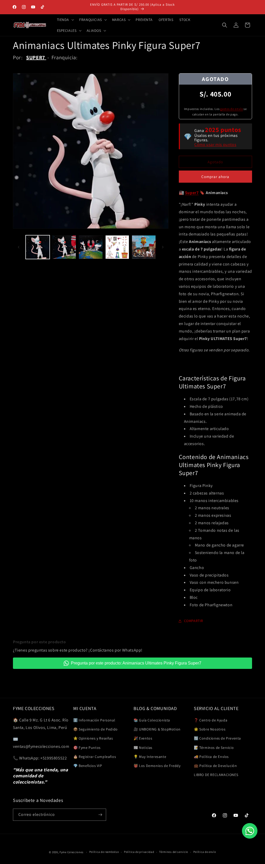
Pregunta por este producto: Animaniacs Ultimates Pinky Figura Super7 (136, 663)
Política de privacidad (139, 852)
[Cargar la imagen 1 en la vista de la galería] (38, 247)
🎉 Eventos (143, 738)
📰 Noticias (143, 747)
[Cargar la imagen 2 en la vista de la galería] (64, 247)
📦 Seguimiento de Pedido (95, 729)
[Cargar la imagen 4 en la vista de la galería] (117, 247)
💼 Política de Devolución (215, 765)
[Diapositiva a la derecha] (162, 247)
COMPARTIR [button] (193, 620)
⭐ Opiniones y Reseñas (93, 738)
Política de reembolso (104, 852)
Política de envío (204, 852)
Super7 (192, 192)
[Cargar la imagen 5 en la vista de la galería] (144, 247)
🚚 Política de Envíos (211, 756)
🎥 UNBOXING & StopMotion (157, 729)
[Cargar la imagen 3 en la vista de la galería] (91, 247)
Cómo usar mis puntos (215, 144)
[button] (65, 19)
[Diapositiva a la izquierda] (18, 247)
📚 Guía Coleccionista (152, 720)
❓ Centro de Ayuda (210, 720)
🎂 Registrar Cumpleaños (94, 756)
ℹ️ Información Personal (94, 720)
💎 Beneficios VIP (87, 765)
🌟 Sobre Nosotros (210, 729)
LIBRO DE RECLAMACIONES (216, 774)
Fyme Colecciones (71, 852)
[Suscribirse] (100, 815)
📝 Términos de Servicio (214, 747)
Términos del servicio (173, 852)
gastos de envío (231, 109)
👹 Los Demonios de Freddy (157, 765)
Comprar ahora (215, 176)
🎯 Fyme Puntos (87, 747)
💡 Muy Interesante (150, 756)
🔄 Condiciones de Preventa (217, 738)
